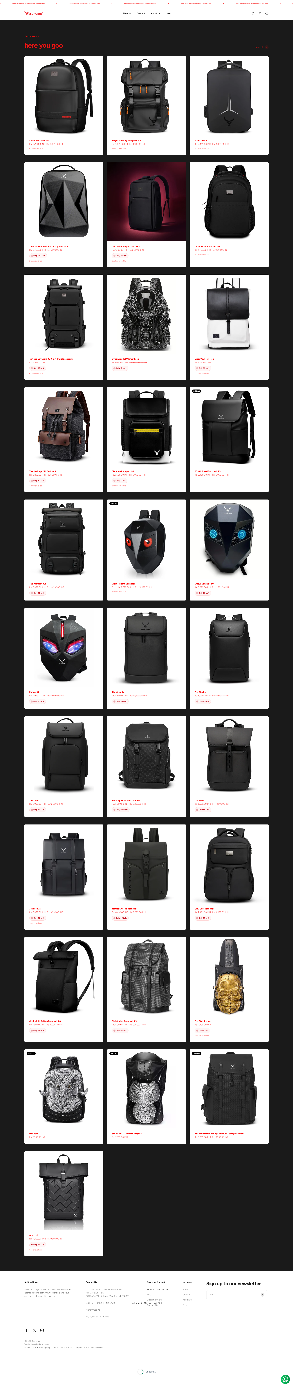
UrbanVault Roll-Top (204, 359)
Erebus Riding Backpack (123, 584)
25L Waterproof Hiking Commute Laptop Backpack (220, 1133)
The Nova (199, 800)
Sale (168, 13)
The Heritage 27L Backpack (42, 471)
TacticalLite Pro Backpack (124, 908)
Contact (141, 13)
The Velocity (118, 692)
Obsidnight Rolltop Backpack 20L (45, 1021)
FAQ (149, 1294)
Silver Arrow (201, 140)
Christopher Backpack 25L (125, 1021)
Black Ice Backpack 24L (123, 471)
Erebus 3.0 (34, 692)
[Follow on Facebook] (26, 1330)
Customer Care (154, 1300)
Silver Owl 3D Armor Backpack (127, 1133)
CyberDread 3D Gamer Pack (125, 359)
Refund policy (30, 1347)
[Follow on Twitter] (34, 1330)
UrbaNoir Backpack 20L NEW (126, 246)
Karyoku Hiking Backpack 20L (126, 140)
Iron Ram (33, 1133)
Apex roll (33, 1235)
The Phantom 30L (37, 584)
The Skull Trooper (203, 1021)
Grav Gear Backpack (204, 908)
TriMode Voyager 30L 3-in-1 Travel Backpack (51, 359)
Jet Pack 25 (35, 908)
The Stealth (200, 692)
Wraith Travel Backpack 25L (208, 471)
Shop (125, 13)
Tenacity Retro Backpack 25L (126, 800)
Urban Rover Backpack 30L (208, 246)
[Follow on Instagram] (42, 1330)
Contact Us (152, 1305)
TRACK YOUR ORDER (157, 1289)
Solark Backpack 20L (39, 140)
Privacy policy (44, 1347)
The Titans (34, 800)
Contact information (94, 1347)
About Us (155, 13)
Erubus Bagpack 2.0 (204, 584)
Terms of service (60, 1347)
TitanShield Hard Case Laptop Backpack (48, 246)
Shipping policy (76, 1347)
